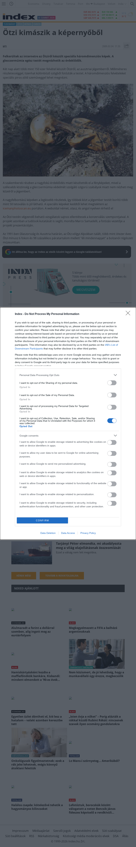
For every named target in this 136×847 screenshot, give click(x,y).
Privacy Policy (88, 533)
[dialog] (68, 423)
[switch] (112, 382)
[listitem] (68, 375)
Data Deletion (48, 533)
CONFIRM (42, 520)
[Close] (129, 314)
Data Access (68, 533)
